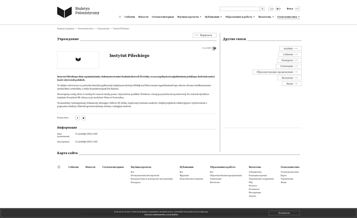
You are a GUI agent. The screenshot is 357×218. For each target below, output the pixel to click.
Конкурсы (287, 60)
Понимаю (284, 213)
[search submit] (262, 9)
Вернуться (206, 35)
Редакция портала (258, 175)
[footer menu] (59, 167)
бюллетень (264, 16)
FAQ (251, 182)
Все (132, 172)
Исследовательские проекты (145, 175)
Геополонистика (287, 16)
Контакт (253, 186)
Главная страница (65, 29)
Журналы (184, 175)
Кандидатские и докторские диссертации (152, 179)
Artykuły (288, 48)
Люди (289, 83)
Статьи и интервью (163, 16)
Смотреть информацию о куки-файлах (161, 214)
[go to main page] (79, 13)
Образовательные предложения (275, 72)
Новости (143, 16)
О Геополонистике (290, 172)
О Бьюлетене (255, 172)
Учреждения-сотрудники (261, 179)
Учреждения (103, 29)
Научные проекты (188, 16)
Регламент (254, 189)
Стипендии (286, 66)
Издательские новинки (191, 179)
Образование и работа (238, 16)
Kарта (284, 175)
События (130, 16)
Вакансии (287, 77)
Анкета (252, 196)
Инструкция (255, 192)
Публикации (212, 16)
